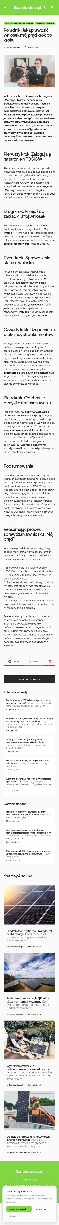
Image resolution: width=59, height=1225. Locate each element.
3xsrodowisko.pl (27, 7)
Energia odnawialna (23, 23)
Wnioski (51, 23)
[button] (5, 7)
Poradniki (40, 23)
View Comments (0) (29, 679)
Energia (8, 23)
